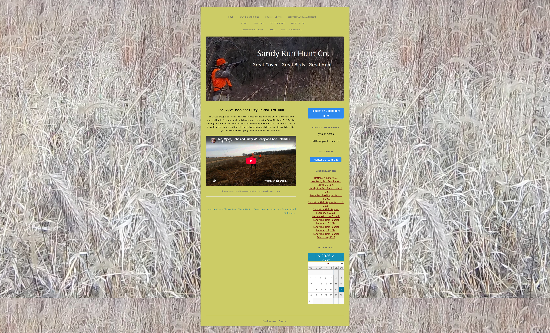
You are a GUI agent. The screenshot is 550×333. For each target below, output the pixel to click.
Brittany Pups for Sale (326, 177)
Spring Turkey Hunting (291, 30)
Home (230, 17)
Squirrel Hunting (273, 17)
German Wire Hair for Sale (326, 216)
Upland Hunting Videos (253, 30)
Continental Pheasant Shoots (302, 17)
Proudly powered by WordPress (275, 321)
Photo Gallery (298, 23)
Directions (259, 23)
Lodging (243, 23)
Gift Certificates (277, 23)
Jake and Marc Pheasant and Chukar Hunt (228, 209)
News (272, 30)
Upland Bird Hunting (249, 17)
